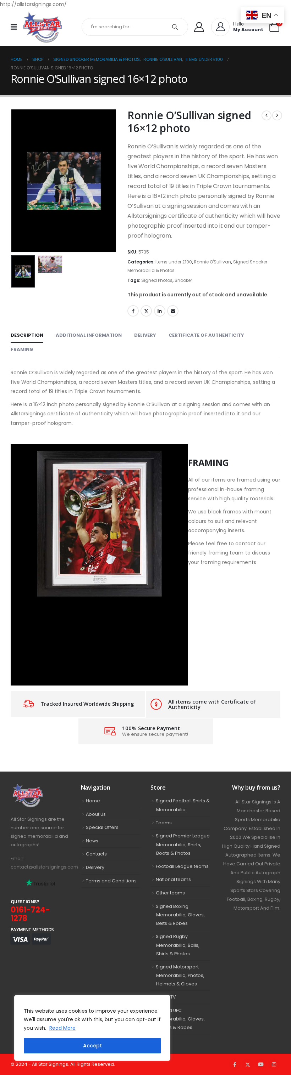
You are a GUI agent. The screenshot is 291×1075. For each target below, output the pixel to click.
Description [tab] (27, 335)
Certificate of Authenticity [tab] (206, 335)
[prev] (266, 115)
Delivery (95, 867)
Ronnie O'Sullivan (212, 262)
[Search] (175, 26)
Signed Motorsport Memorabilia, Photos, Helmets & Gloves (180, 975)
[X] (247, 1064)
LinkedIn (159, 311)
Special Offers (102, 827)
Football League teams (182, 866)
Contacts (96, 854)
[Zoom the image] (40, 788)
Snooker (183, 280)
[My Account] (199, 27)
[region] (92, 1028)
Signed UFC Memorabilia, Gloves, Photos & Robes (180, 1019)
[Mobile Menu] (16, 27)
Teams (164, 823)
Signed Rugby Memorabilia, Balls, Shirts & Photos (177, 945)
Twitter (146, 311)
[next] (277, 115)
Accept (92, 1045)
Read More (62, 1027)
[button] (19, 180)
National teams (173, 879)
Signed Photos (156, 280)
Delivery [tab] (145, 335)
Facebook (133, 311)
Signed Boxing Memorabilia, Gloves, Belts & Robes (180, 915)
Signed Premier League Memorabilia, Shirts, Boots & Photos (183, 844)
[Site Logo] (42, 27)
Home (93, 801)
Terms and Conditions (111, 881)
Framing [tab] (22, 349)
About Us (96, 814)
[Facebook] (234, 1064)
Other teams (170, 893)
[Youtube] (261, 1064)
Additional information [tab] (89, 335)
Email (173, 311)
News (92, 841)
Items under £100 (173, 262)
